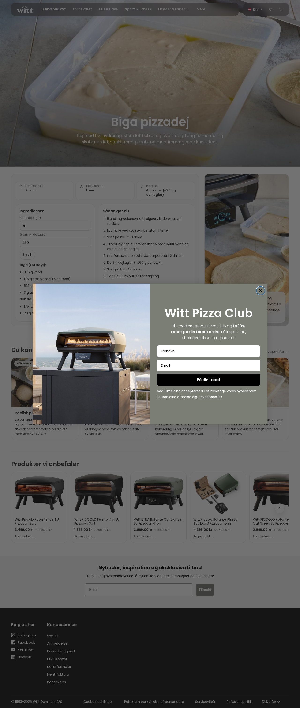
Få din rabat (208, 379)
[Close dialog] (260, 290)
